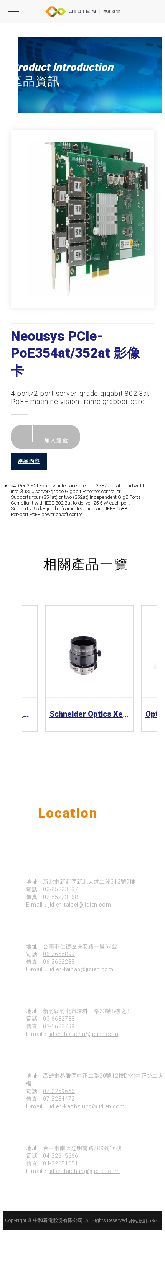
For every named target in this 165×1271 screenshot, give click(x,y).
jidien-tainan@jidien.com (81, 969)
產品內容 (29, 461)
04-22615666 (60, 1156)
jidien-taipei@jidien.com (79, 905)
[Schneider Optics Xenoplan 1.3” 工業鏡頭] (89, 651)
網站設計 (138, 1221)
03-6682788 (59, 1019)
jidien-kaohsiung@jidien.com (86, 1106)
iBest (155, 1221)
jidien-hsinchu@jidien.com (83, 1034)
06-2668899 (59, 954)
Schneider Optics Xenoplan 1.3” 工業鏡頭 (89, 714)
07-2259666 (59, 1091)
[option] (90, 219)
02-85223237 (60, 889)
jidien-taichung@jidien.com (84, 1171)
